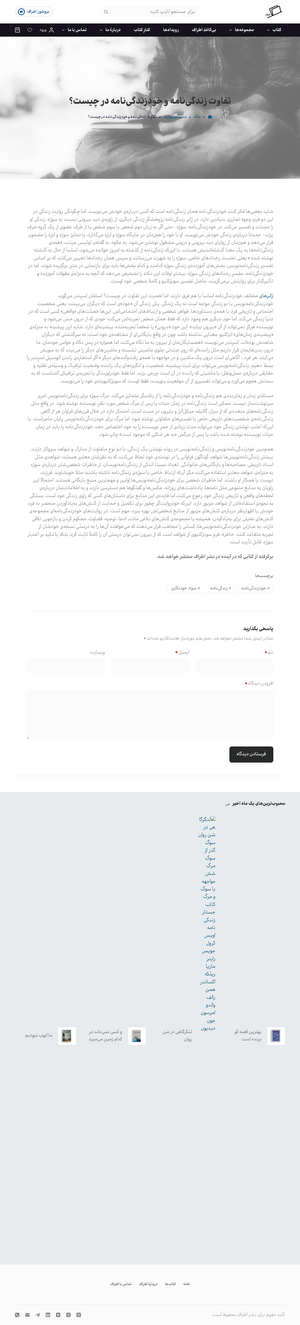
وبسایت (97, 652)
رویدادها (171, 30)
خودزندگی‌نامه (255, 588)
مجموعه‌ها (244, 30)
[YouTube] (58, 1315)
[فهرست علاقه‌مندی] (29, 30)
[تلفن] (17, 1315)
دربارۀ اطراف (148, 1284)
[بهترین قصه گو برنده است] (276, 1036)
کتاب (276, 30)
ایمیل (182, 652)
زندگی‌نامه (220, 588)
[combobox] (155, 12)
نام (269, 652)
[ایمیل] (27, 1315)
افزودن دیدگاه (259, 683)
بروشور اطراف (38, 12)
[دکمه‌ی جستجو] (105, 11)
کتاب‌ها (170, 1284)
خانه (186, 1284)
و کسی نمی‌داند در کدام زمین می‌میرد (105, 1036)
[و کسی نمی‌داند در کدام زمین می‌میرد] (137, 1036)
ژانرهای (266, 296)
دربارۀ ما (113, 30)
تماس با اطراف (121, 1284)
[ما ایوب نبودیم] (67, 1036)
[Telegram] (37, 1315)
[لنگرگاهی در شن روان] (206, 1036)
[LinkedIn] (48, 1315)
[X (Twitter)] (78, 1315)
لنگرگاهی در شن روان (177, 1036)
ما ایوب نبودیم (38, 1035)
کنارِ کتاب (142, 30)
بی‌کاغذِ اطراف (204, 30)
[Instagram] (68, 1315)
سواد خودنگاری (185, 588)
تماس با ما (77, 30)
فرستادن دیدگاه (251, 754)
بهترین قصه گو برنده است (248, 1036)
